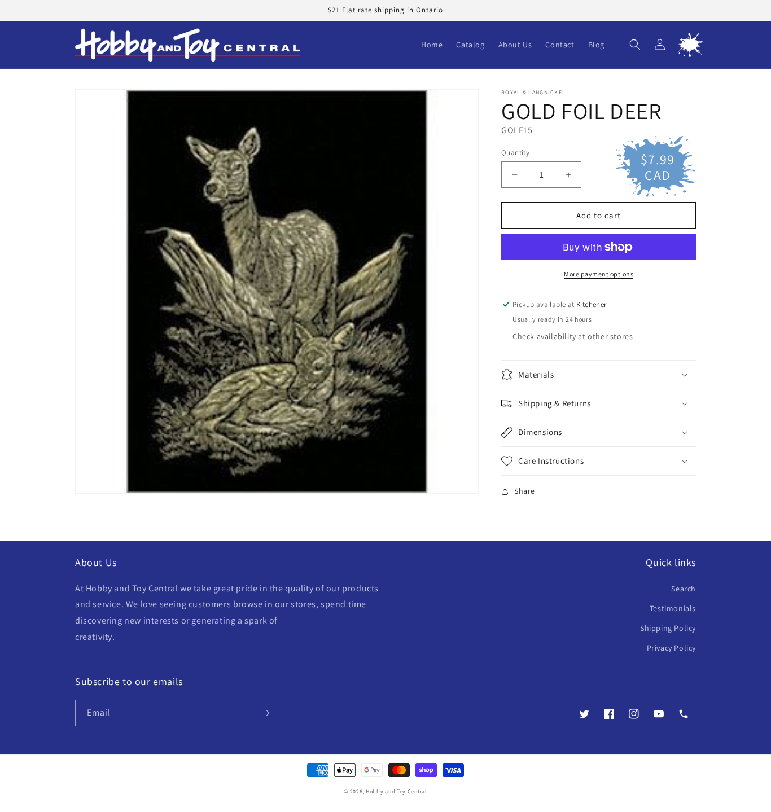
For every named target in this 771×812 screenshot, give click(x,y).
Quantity (515, 152)
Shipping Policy (668, 628)
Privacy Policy (671, 648)
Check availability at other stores (572, 336)
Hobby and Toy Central (396, 791)
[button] (635, 44)
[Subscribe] (265, 713)
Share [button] (524, 491)
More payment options (598, 274)
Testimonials (673, 608)
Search (683, 588)
